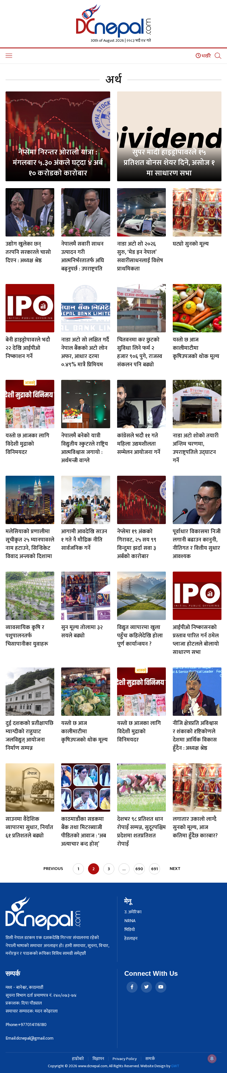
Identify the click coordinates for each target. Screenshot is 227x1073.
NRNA (129, 921)
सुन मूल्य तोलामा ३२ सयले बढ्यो (82, 631)
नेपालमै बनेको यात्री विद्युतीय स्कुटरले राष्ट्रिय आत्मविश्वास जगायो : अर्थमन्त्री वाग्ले (84, 448)
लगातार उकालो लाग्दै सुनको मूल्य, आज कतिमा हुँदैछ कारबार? (195, 827)
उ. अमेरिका (132, 912)
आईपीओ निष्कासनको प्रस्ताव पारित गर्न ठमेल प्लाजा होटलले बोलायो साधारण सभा (196, 640)
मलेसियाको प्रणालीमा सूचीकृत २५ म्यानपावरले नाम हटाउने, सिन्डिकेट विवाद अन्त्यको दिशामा (30, 544)
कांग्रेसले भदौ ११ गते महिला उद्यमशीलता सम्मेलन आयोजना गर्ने (138, 444)
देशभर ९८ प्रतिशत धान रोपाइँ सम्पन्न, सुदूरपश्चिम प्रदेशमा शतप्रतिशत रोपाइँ (141, 831)
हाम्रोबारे (78, 1059)
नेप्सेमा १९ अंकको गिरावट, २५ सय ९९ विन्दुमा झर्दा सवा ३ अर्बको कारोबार (136, 544)
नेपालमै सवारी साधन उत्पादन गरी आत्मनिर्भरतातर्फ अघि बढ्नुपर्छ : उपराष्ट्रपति (82, 256)
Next (175, 868)
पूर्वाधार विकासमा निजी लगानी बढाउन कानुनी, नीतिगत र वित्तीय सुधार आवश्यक (197, 544)
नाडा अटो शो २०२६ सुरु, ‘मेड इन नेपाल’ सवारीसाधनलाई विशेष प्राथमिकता (140, 256)
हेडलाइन (131, 938)
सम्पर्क (150, 1059)
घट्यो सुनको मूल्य (191, 244)
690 (139, 869)
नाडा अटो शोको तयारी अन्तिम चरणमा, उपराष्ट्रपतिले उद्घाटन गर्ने (195, 448)
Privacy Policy (125, 1059)
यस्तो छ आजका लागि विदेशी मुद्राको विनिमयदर (27, 444)
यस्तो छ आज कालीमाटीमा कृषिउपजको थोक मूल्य (196, 348)
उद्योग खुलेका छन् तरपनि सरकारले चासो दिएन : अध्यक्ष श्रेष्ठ (28, 252)
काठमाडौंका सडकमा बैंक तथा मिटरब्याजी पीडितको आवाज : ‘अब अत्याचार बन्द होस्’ (83, 831)
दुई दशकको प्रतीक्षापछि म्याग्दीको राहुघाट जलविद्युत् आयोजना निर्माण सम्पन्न (29, 736)
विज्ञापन (98, 1059)
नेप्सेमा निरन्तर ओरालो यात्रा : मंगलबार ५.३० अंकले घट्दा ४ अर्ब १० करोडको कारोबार (58, 162)
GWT (175, 1066)
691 (154, 869)
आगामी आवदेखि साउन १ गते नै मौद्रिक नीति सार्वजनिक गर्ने (84, 540)
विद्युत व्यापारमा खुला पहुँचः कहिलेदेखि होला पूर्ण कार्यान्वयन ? (140, 636)
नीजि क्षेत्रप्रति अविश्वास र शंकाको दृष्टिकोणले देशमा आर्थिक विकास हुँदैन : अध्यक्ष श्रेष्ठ (195, 736)
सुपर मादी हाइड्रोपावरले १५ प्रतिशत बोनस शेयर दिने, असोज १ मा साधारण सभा (169, 162)
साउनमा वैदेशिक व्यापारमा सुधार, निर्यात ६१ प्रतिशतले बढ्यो (29, 827)
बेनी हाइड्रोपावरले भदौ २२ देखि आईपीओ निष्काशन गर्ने (28, 348)
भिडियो (129, 930)
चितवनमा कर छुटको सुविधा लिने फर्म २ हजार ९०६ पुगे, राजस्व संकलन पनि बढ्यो (139, 352)
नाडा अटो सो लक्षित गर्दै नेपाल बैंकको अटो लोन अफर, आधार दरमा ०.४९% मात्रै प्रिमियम (85, 352)
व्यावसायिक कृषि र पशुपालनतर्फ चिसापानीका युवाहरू (27, 636)
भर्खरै (206, 56)
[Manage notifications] (212, 1058)
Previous (53, 868)
